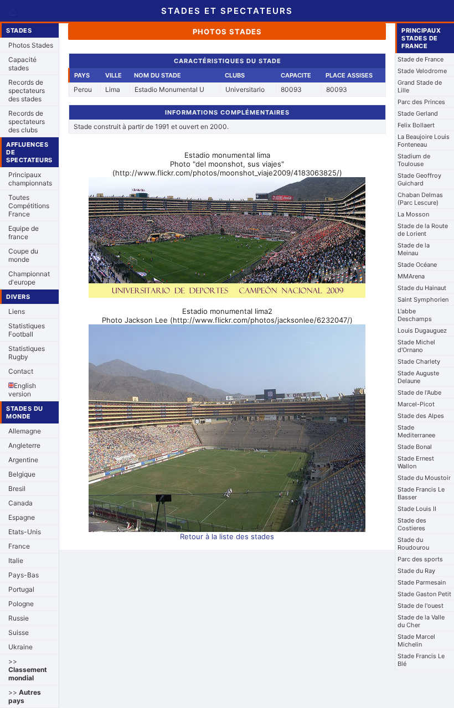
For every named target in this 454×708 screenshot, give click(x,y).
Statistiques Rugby (26, 352)
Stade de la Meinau (414, 249)
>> (27, 669)
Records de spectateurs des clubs (26, 121)
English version (22, 389)
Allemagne (24, 431)
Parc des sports (420, 559)
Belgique (21, 474)
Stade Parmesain (422, 582)
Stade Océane (417, 264)
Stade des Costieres (412, 524)
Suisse (18, 632)
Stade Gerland (418, 113)
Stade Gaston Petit (424, 594)
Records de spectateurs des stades (26, 90)
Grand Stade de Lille (420, 86)
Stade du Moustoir (424, 478)
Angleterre (24, 445)
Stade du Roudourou (413, 543)
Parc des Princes (421, 102)
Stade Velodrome (422, 71)
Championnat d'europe (29, 278)
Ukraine (20, 647)
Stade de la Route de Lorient (423, 229)
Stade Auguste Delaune (418, 377)
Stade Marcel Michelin (416, 640)
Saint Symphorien (423, 299)
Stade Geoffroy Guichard (419, 179)
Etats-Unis (24, 532)
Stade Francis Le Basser (421, 493)
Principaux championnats (30, 178)
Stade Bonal (415, 447)
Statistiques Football (26, 330)
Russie (18, 618)
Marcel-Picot (416, 404)
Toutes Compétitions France (28, 205)
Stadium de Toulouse (414, 160)
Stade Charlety (419, 361)
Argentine (23, 460)
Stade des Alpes (421, 416)
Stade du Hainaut (422, 288)
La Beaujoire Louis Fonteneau (424, 140)
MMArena (411, 276)
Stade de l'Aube (419, 392)
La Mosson (413, 214)
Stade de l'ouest (420, 605)
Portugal (21, 589)
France (19, 546)
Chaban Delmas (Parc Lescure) (420, 198)
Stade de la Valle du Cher (421, 621)
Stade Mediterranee (416, 431)
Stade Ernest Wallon (416, 462)
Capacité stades (22, 63)
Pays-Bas (23, 575)
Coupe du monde (23, 255)
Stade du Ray (416, 571)
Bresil (16, 488)
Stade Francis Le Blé (421, 660)
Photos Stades (30, 45)
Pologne (21, 604)
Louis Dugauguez (422, 330)
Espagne (21, 517)
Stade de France (420, 59)
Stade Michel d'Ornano (416, 346)
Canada (20, 503)
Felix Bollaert (416, 125)
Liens (16, 311)
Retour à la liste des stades (227, 536)
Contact (20, 371)
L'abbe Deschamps (415, 315)
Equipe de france (23, 232)
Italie (15, 560)
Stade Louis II (417, 509)
